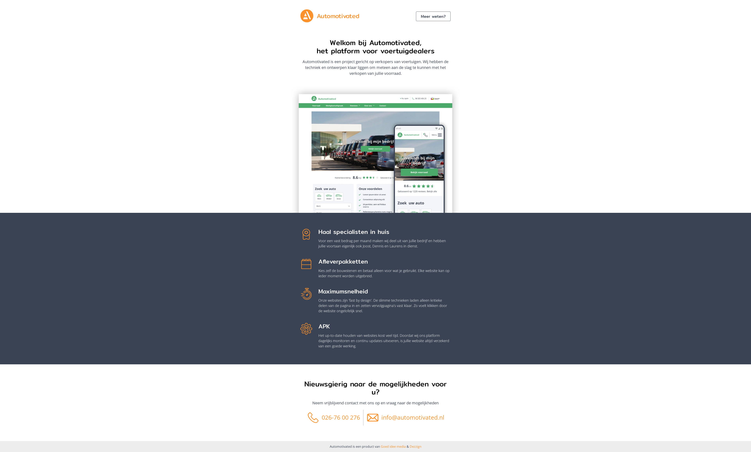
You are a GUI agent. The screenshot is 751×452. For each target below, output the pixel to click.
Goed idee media (393, 446)
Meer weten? (433, 16)
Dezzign (415, 446)
